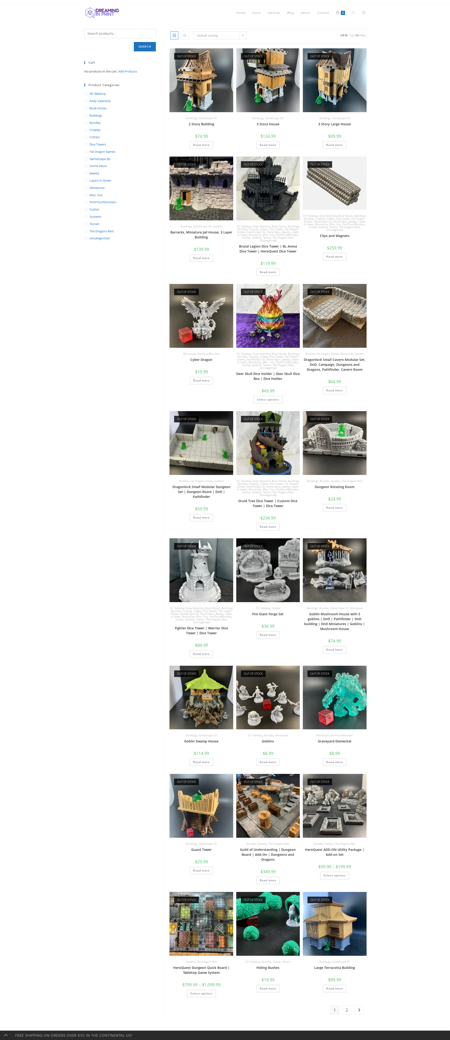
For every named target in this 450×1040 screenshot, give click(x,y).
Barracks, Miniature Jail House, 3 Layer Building (201, 234)
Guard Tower (201, 849)
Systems (217, 226)
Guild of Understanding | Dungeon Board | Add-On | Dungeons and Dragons (268, 854)
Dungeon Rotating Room (334, 487)
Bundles (242, 229)
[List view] (185, 35)
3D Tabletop (243, 226)
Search (145, 47)
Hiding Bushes (267, 967)
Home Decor (273, 232)
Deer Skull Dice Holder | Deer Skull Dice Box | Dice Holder (268, 376)
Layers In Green (100, 180)
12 (351, 35)
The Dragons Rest (282, 238)
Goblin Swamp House (201, 741)
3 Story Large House (334, 124)
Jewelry (286, 232)
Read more (201, 145)
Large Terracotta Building (334, 967)
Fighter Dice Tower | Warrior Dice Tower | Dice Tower (201, 630)
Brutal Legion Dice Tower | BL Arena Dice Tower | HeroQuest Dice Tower (268, 248)
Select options (268, 399)
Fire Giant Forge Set (268, 614)
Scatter (246, 238)
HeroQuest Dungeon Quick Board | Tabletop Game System (201, 970)
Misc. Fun (268, 235)
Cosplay (253, 229)
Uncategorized (268, 240)
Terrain (266, 238)
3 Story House (268, 124)
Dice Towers (276, 229)
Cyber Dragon (201, 359)
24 (357, 35)
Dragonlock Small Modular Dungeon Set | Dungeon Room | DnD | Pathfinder (201, 492)
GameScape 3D (208, 118)
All (363, 35)
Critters (264, 229)
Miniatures (254, 235)
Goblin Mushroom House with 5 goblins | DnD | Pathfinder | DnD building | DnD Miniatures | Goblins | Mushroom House (334, 621)
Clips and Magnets (334, 235)
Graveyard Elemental (334, 741)
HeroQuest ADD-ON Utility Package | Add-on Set (334, 852)
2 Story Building (201, 124)
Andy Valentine (261, 226)
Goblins (268, 741)
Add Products (127, 71)
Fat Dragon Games (327, 354)
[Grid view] (174, 35)
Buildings (191, 118)
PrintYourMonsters (287, 235)
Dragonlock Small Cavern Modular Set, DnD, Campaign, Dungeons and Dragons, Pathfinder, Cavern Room (334, 364)
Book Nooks (279, 226)
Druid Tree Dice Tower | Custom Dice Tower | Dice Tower (267, 503)
